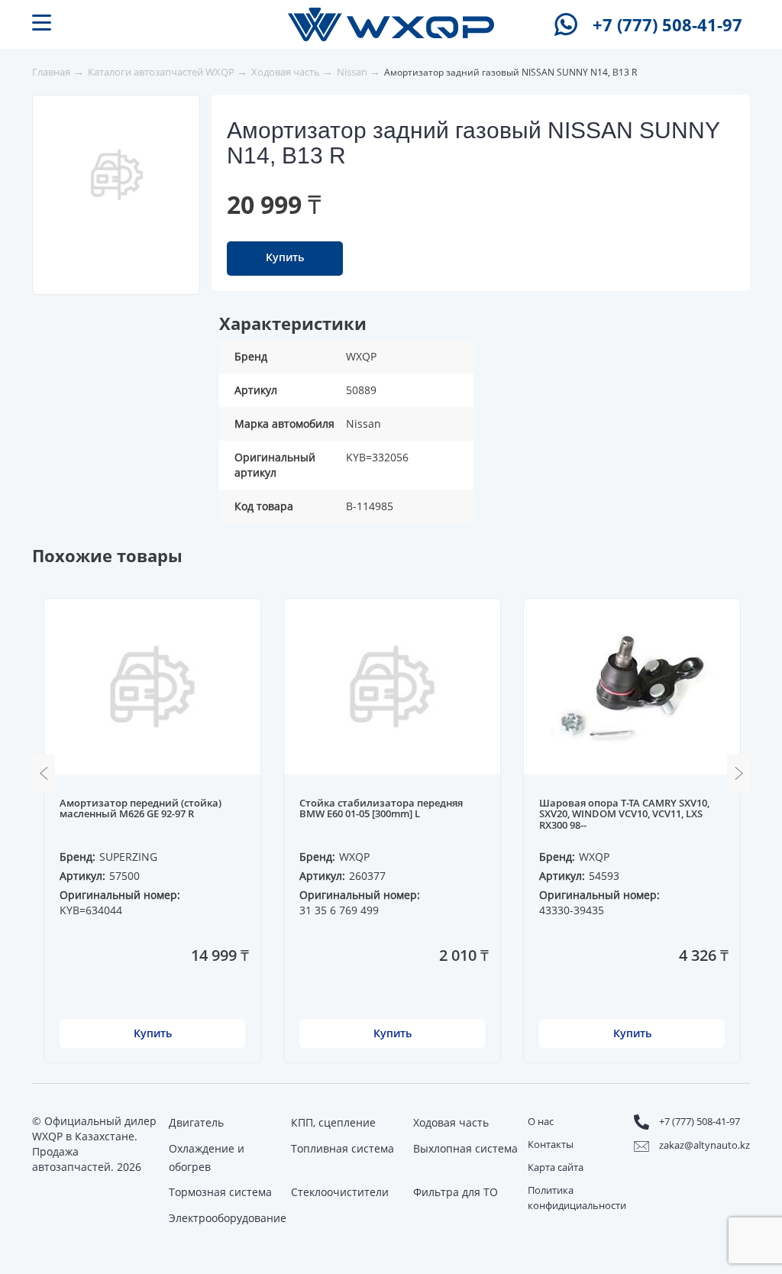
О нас (541, 1121)
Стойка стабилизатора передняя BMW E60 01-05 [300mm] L (381, 808)
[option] (117, 174)
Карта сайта (555, 1167)
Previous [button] (43, 774)
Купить (285, 257)
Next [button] (738, 774)
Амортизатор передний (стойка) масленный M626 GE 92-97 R (140, 808)
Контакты (551, 1144)
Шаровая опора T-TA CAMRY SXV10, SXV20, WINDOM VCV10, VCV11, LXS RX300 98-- (624, 814)
